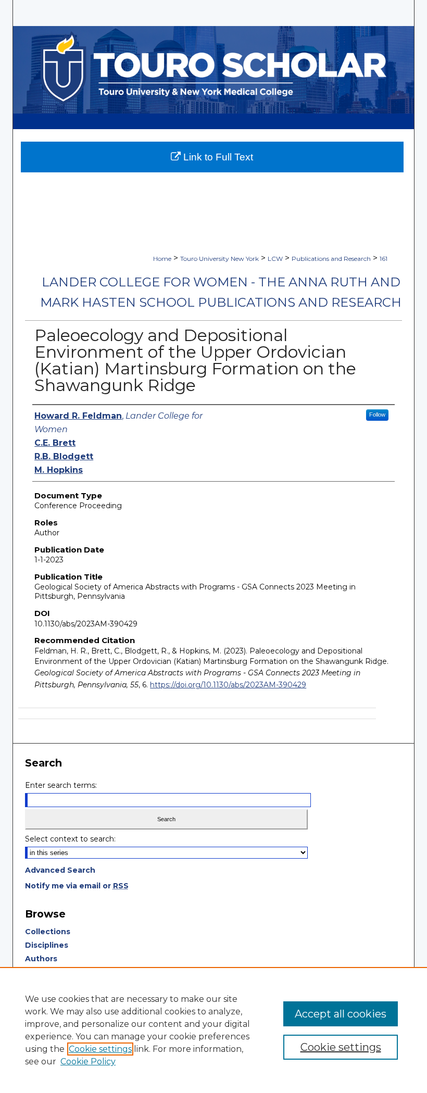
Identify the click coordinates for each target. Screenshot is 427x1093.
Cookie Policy (88, 1061)
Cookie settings (100, 1049)
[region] (213, 1030)
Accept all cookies (340, 1014)
